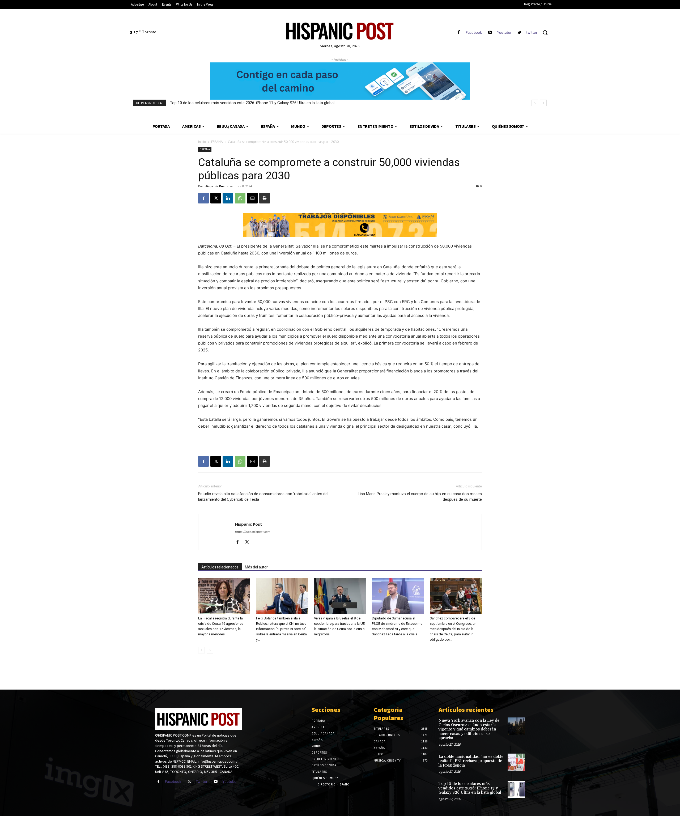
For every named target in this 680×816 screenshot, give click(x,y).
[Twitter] (189, 781)
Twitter (201, 781)
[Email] (252, 198)
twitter (531, 32)
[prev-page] (201, 650)
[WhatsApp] (240, 198)
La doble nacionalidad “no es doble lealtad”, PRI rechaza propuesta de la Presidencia (471, 761)
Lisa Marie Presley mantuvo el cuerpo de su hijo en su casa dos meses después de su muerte (420, 496)
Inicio (202, 141)
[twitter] (519, 32)
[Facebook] (458, 32)
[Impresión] (264, 198)
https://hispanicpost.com (252, 532)
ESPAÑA (217, 141)
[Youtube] (490, 32)
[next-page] (210, 650)
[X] (215, 198)
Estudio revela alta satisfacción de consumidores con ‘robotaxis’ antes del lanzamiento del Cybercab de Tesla (263, 496)
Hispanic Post (215, 186)
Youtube (504, 32)
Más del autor (256, 567)
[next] (543, 103)
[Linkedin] (228, 198)
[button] (545, 32)
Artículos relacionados (220, 567)
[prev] (535, 103)
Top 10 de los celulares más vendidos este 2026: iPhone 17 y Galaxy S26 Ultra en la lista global (252, 102)
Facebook (474, 32)
